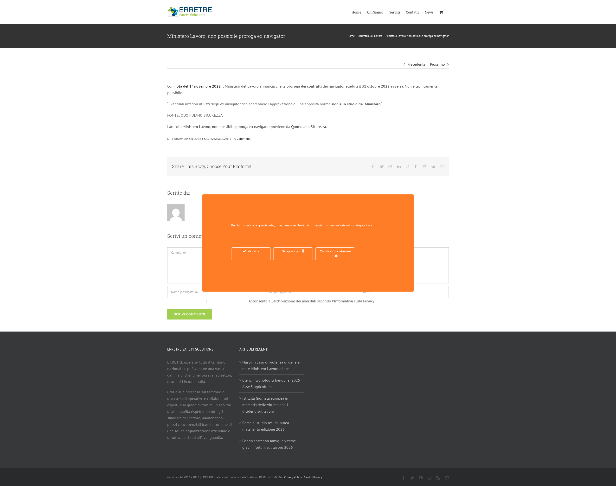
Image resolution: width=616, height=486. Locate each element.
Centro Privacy (313, 477)
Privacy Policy (293, 477)
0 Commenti (242, 139)
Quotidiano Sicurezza (308, 126)
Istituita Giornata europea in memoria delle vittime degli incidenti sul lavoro (265, 405)
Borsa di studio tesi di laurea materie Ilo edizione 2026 (265, 426)
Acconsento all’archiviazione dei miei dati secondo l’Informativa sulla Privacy (311, 301)
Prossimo (437, 64)
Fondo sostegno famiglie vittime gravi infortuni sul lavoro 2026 (269, 444)
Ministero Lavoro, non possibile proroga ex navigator (226, 126)
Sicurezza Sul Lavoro (217, 139)
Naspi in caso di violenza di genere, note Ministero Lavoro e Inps (271, 365)
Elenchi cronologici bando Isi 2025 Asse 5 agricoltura (271, 383)
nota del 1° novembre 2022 (197, 86)
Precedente (416, 64)
